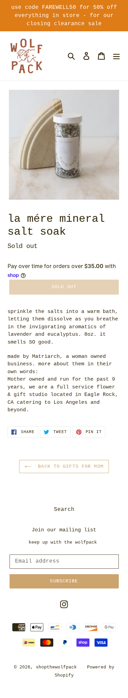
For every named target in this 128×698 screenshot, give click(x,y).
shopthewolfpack (56, 667)
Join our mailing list (64, 530)
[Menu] (116, 55)
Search (64, 509)
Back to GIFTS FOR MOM (69, 466)
